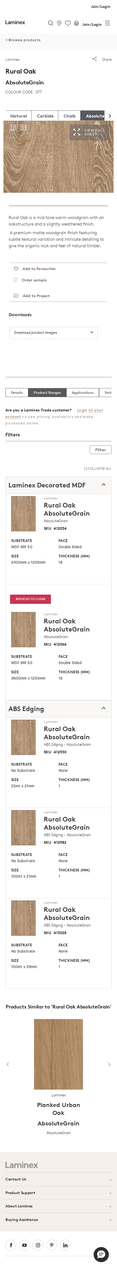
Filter (100, 449)
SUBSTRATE (21, 540)
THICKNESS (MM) (74, 556)
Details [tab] (17, 392)
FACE (63, 540)
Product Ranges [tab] (47, 392)
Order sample (32, 280)
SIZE (15, 556)
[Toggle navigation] (107, 24)
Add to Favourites (37, 268)
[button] (101, 1254)
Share (106, 59)
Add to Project (34, 295)
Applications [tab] (83, 392)
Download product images (35, 333)
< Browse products (23, 40)
